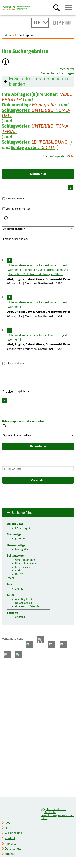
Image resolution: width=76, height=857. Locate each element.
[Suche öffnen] (56, 8)
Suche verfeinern (23, 512)
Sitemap (10, 853)
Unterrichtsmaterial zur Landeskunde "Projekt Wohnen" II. (37, 337)
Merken (26, 391)
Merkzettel (67, 69)
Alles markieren (15, 198)
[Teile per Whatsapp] (51, 644)
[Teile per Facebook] (29, 644)
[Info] (6, 218)
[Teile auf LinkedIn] (63, 644)
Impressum (12, 843)
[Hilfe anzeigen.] (5, 62)
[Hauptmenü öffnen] (68, 7)
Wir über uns (13, 833)
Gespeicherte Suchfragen (57, 73)
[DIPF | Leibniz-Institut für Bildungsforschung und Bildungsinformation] (62, 22)
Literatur (9, 35)
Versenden (38, 480)
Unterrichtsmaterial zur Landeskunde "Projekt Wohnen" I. (37, 304)
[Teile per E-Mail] (7, 654)
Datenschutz (13, 848)
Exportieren (38, 446)
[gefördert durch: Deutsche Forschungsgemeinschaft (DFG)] (57, 813)
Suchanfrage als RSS (56, 156)
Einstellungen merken (18, 208)
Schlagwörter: (36, 113)
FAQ (7, 822)
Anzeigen (8, 391)
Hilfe (8, 827)
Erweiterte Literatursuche (39, 81)
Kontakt (10, 838)
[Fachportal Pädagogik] (16, 8)
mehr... (12, 578)
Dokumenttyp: (29, 104)
